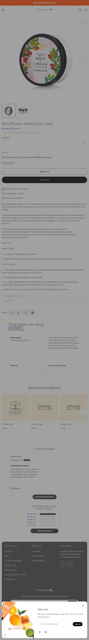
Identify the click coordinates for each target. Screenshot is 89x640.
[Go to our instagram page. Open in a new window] (46, 632)
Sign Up (78, 624)
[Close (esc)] (83, 605)
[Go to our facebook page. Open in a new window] (40, 632)
